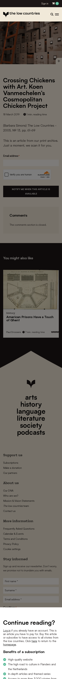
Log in (6, 630)
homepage (9, 644)
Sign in (44, 3)
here (34, 641)
